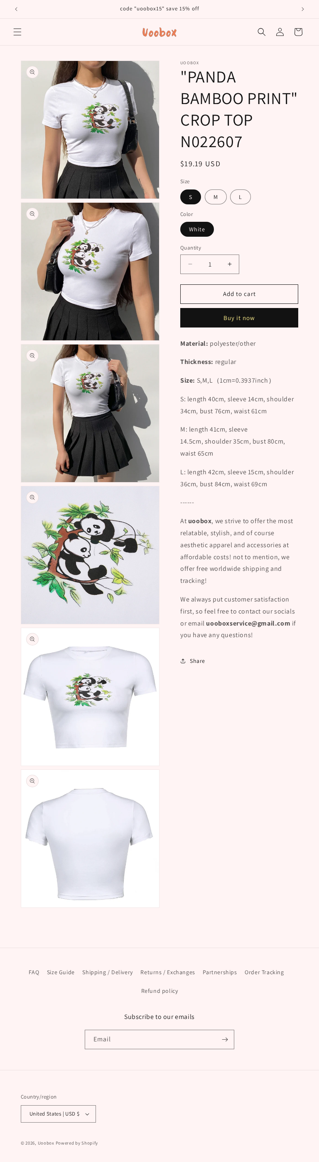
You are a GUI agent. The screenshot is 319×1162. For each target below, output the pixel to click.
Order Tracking (264, 972)
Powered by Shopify (77, 1143)
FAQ (34, 972)
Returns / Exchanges (167, 972)
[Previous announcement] (16, 9)
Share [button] (197, 661)
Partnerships (220, 972)
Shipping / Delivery (107, 972)
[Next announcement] (303, 9)
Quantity (190, 247)
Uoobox (46, 1143)
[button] (17, 32)
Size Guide (61, 972)
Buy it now (239, 318)
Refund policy (159, 991)
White (197, 229)
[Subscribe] (225, 1039)
